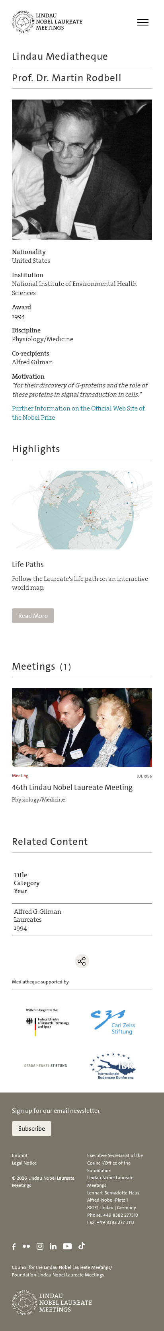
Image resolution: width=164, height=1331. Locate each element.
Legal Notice (24, 1163)
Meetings (42, 666)
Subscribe (31, 1128)
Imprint (19, 1155)
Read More (33, 616)
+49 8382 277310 (120, 1215)
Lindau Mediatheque (60, 56)
